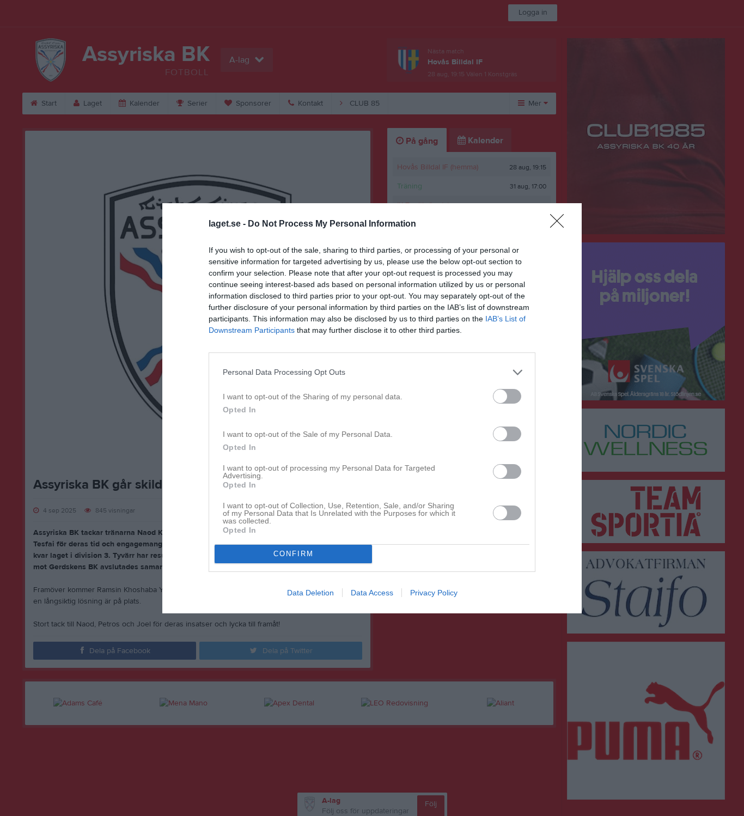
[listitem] (372, 372)
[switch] (507, 396)
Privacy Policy (434, 592)
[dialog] (372, 408)
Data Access (372, 592)
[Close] (560, 224)
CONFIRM (293, 554)
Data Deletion (310, 592)
